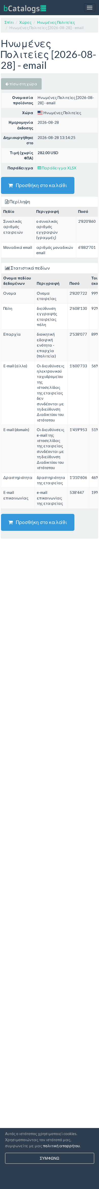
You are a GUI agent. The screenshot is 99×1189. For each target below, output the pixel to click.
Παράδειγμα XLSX (58, 168)
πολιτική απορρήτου (61, 1145)
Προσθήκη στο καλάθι (40, 185)
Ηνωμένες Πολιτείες (56, 22)
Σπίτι (9, 22)
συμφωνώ (49, 1158)
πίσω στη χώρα (23, 84)
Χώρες (25, 22)
